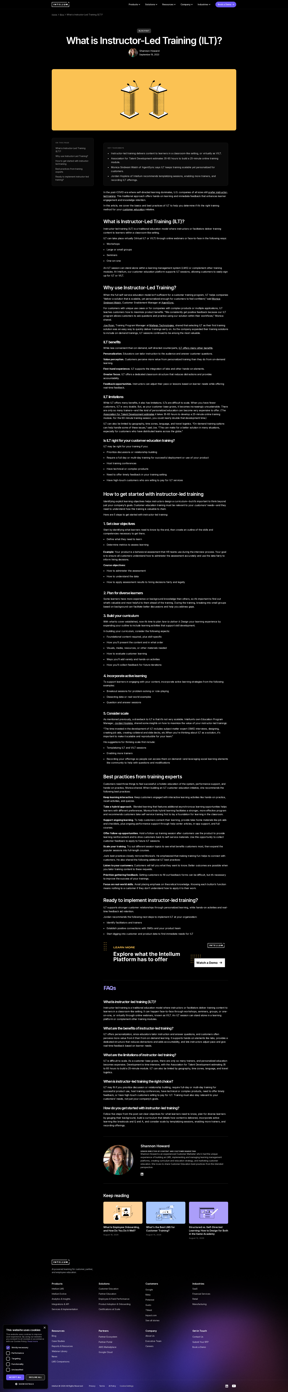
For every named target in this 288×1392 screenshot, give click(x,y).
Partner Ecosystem (108, 1336)
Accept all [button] (15, 1377)
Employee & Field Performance (114, 1299)
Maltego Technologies (161, 325)
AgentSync (167, 302)
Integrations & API (60, 1304)
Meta (148, 1294)
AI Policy (112, 1386)
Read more (33, 1341)
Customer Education (108, 1288)
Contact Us (197, 1336)
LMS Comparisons (60, 1361)
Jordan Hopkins (124, 723)
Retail (195, 1299)
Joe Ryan (108, 325)
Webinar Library (59, 1351)
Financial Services (201, 1294)
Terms (102, 1386)
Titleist (149, 1310)
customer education (134, 209)
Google (149, 1289)
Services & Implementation (65, 1309)
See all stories (152, 1320)
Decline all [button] (35, 1377)
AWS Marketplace (107, 1347)
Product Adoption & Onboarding (114, 1304)
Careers (149, 1346)
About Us (150, 1336)
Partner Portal (105, 1342)
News (54, 1356)
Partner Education (107, 1294)
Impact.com (151, 1315)
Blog (62, 14)
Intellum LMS (58, 1288)
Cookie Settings (127, 1386)
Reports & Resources (62, 1346)
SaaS (195, 1288)
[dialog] (25, 1356)
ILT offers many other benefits (196, 347)
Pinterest (150, 1300)
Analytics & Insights (61, 1299)
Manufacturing (199, 1304)
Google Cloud (105, 1352)
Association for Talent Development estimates (128, 414)
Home (54, 14)
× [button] (44, 1328)
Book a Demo (199, 1347)
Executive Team (153, 1341)
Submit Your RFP (200, 1342)
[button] (134, 4)
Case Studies (58, 1341)
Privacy (92, 1386)
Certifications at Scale (109, 1309)
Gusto (148, 1305)
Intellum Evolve (59, 1294)
